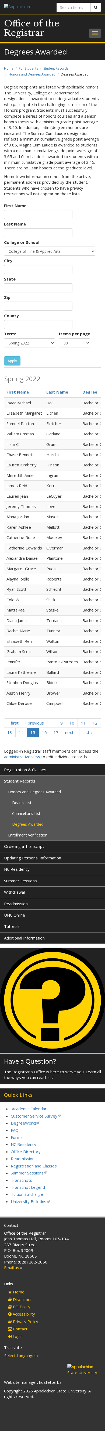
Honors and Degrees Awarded (32, 74)
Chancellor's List (26, 813)
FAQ (15, 1130)
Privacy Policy (25, 1321)
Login (17, 1336)
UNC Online (14, 915)
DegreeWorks (25, 1123)
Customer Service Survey (36, 1116)
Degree (89, 392)
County (11, 315)
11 (83, 723)
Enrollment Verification (27, 835)
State (10, 279)
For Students (28, 68)
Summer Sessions (20, 880)
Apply (12, 360)
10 (71, 723)
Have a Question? (30, 1061)
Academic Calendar (29, 1108)
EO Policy (21, 1306)
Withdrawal (14, 892)
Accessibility (23, 1314)
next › (70, 732)
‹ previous (34, 723)
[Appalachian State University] (26, 7)
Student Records (55, 68)
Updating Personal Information (32, 857)
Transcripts (21, 1180)
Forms (17, 1137)
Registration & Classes (25, 769)
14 (21, 732)
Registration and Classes (34, 1166)
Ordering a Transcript (24, 846)
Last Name (15, 224)
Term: (10, 333)
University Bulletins (30, 1201)
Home (8, 68)
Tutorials (12, 926)
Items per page (74, 333)
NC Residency (17, 869)
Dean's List (22, 802)
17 (56, 732)
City (8, 260)
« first (13, 723)
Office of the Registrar (31, 28)
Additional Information (24, 938)
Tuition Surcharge (27, 1194)
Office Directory (26, 1151)
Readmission (16, 903)
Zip (7, 297)
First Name (15, 205)
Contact (19, 1328)
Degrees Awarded (27, 824)
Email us (13, 1267)
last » (88, 732)
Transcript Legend (28, 1187)
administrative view (22, 756)
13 (9, 732)
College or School (21, 242)
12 (95, 723)
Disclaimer (22, 1299)
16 (44, 732)
